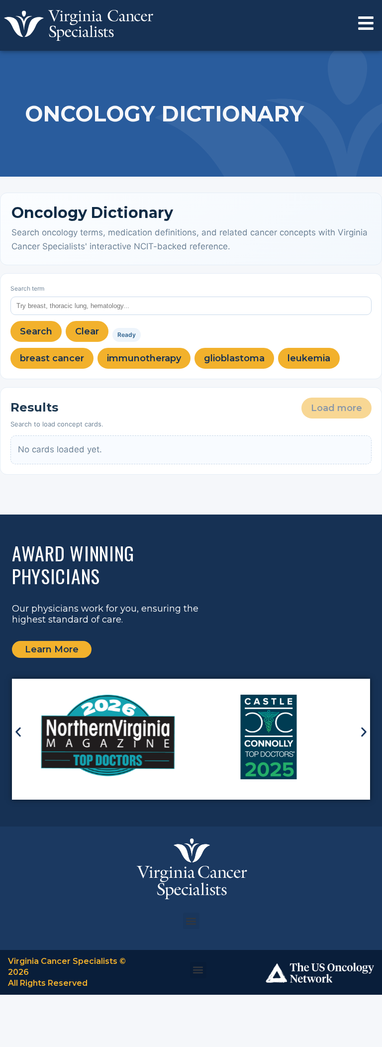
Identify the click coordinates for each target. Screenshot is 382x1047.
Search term (27, 288)
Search (36, 331)
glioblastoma (234, 358)
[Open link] (366, 23)
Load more (336, 408)
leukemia (308, 358)
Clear (87, 331)
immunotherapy (144, 358)
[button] (18, 732)
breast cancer (52, 358)
